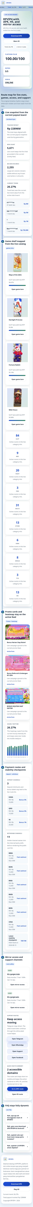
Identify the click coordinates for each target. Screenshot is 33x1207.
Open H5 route (17, 1094)
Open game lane (18, 289)
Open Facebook (17, 1058)
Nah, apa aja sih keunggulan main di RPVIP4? (17, 1118)
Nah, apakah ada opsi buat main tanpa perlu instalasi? (17, 1137)
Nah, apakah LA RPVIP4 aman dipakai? (17, 1147)
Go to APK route (17, 1089)
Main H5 (16, 41)
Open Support (17, 1051)
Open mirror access (17, 985)
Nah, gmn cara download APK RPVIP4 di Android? (17, 1127)
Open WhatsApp (17, 1045)
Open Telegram (17, 1039)
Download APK (16, 36)
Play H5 (16, 1189)
